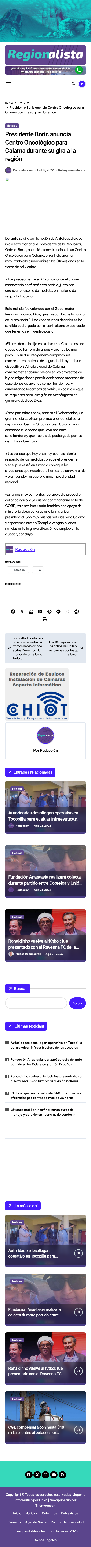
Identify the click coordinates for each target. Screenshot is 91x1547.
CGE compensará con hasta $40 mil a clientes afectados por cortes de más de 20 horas (46, 1095)
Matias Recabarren (28, 954)
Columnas (49, 1513)
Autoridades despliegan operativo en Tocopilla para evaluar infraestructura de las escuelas (44, 819)
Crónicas (14, 1522)
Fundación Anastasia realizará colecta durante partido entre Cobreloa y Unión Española (44, 883)
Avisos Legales (45, 1540)
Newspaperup (60, 1500)
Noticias (12, 125)
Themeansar (45, 1505)
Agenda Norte (36, 1522)
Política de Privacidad (67, 1522)
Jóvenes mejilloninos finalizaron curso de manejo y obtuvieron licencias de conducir (43, 1111)
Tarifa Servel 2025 (64, 1531)
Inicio (17, 1513)
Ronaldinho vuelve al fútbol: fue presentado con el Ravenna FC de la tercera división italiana (42, 947)
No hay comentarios (71, 170)
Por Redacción (23, 170)
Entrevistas (69, 1513)
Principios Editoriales (30, 1531)
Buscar (20, 988)
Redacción (25, 549)
